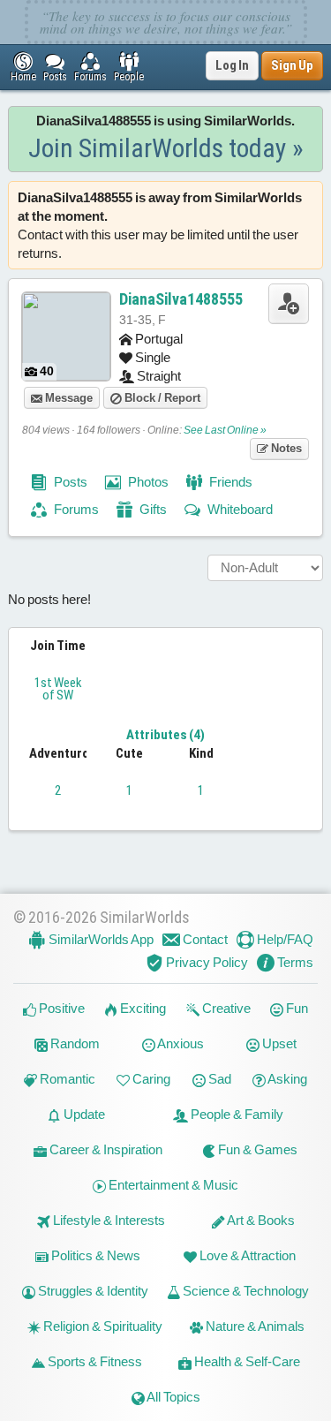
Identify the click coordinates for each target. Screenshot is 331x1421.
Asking (286, 1078)
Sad (218, 1078)
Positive (60, 1008)
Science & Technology (244, 1290)
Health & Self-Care (246, 1361)
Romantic (66, 1078)
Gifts (152, 509)
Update (83, 1114)
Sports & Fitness (93, 1361)
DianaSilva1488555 (181, 299)
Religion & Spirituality (101, 1326)
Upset (278, 1043)
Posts (69, 481)
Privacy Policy (205, 962)
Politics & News (94, 1255)
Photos (147, 481)
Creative (225, 1008)
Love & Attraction (246, 1255)
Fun (295, 1008)
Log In (232, 65)
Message (67, 397)
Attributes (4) (165, 735)
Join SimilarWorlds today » (166, 147)
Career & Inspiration (104, 1149)
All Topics (172, 1396)
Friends (229, 481)
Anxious (179, 1043)
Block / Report (161, 397)
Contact (204, 939)
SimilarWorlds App (100, 939)
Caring (150, 1078)
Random (74, 1043)
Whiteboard (239, 509)
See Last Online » (225, 430)
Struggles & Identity (91, 1290)
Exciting (141, 1008)
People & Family (235, 1114)
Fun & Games (256, 1149)
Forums (75, 509)
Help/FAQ (283, 939)
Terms (294, 962)
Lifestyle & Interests (107, 1220)
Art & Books (260, 1220)
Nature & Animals (254, 1326)
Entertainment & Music (172, 1184)
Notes (285, 448)
